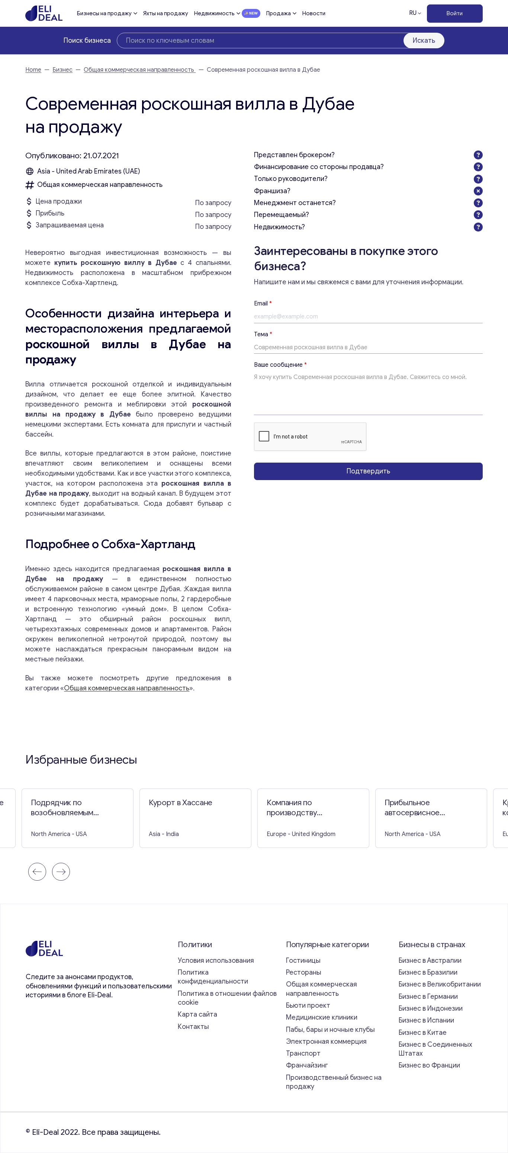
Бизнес (62, 70)
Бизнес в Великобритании (440, 984)
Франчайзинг (307, 1065)
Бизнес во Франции (429, 1065)
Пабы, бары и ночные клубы (330, 1030)
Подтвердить (368, 471)
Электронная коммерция (326, 1041)
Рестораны (303, 972)
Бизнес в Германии (428, 996)
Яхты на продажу (165, 13)
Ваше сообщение (280, 365)
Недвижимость (214, 13)
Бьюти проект (308, 1005)
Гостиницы (303, 960)
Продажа (278, 13)
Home (33, 70)
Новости (313, 13)
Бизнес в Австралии (430, 960)
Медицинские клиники (321, 1017)
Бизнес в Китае (423, 1033)
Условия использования (216, 960)
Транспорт (303, 1053)
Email (263, 303)
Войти (455, 13)
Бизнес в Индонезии (431, 1008)
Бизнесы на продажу (104, 13)
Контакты (193, 1027)
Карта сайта (197, 1014)
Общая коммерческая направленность (140, 70)
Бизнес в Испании (426, 1020)
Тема (263, 334)
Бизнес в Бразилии (428, 972)
